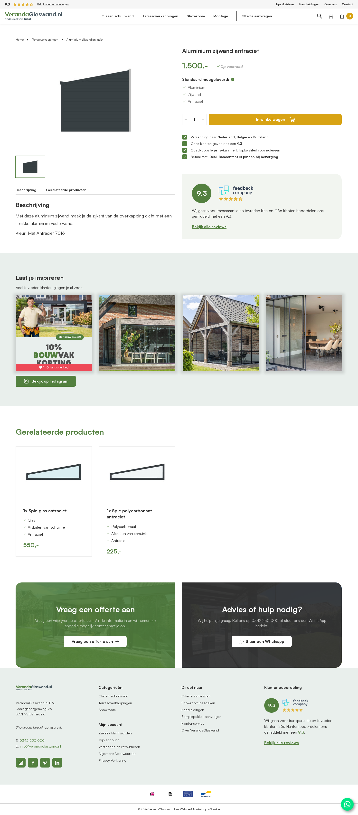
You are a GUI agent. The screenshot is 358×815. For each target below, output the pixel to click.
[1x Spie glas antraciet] (54, 473)
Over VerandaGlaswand (200, 730)
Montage (220, 16)
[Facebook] (33, 763)
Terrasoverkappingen (160, 16)
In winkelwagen (270, 119)
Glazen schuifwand (118, 16)
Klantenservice (192, 723)
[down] (185, 119)
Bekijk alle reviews (209, 226)
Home (20, 39)
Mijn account (109, 740)
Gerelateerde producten (66, 190)
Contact (347, 4)
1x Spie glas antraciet (45, 510)
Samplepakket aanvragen (201, 716)
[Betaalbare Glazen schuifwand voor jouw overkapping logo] (33, 15)
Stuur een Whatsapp (265, 641)
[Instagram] (21, 763)
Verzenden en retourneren (119, 747)
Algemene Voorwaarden (117, 753)
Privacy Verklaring (112, 760)
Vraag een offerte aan (92, 641)
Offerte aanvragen (257, 16)
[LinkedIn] (57, 763)
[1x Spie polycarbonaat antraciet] (137, 473)
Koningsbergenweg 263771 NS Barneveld (34, 711)
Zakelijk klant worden (115, 733)
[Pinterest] (45, 763)
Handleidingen (309, 4)
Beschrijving (26, 190)
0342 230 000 (265, 620)
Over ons (330, 4)
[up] (203, 119)
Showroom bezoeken (198, 703)
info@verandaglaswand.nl (40, 746)
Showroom (196, 16)
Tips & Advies (285, 4)
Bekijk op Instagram (50, 381)
